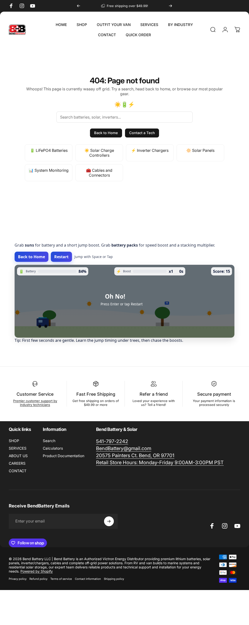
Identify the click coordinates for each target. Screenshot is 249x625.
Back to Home (106, 133)
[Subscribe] (109, 521)
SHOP (14, 440)
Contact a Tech (142, 133)
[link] (160, 463)
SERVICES (18, 448)
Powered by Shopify (36, 571)
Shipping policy (114, 579)
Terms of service (61, 579)
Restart (61, 256)
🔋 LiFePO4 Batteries (49, 150)
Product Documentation (63, 456)
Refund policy (38, 579)
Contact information (88, 579)
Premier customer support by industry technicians (35, 403)
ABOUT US (18, 456)
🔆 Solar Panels (200, 150)
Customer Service (35, 394)
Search (49, 440)
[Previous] (78, 6)
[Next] (170, 6)
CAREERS (17, 463)
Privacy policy (18, 579)
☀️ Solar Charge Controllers (99, 153)
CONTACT (18, 471)
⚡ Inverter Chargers (150, 150)
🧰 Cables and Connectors (99, 173)
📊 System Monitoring (49, 170)
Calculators (53, 448)
